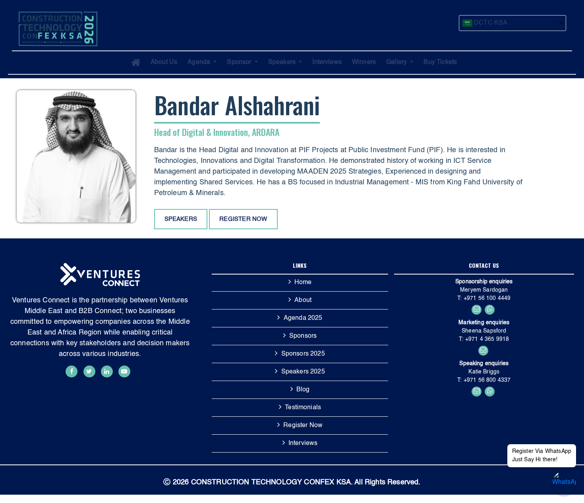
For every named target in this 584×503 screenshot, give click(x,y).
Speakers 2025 (303, 375)
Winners (364, 62)
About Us (164, 62)
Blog (303, 393)
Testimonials (303, 411)
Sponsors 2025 (303, 357)
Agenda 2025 (303, 322)
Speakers (282, 62)
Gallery (397, 62)
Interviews (327, 62)
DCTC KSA (489, 23)
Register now (243, 219)
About (302, 304)
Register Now (303, 429)
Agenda (200, 62)
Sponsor (240, 62)
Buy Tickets (440, 62)
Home (303, 286)
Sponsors (303, 340)
